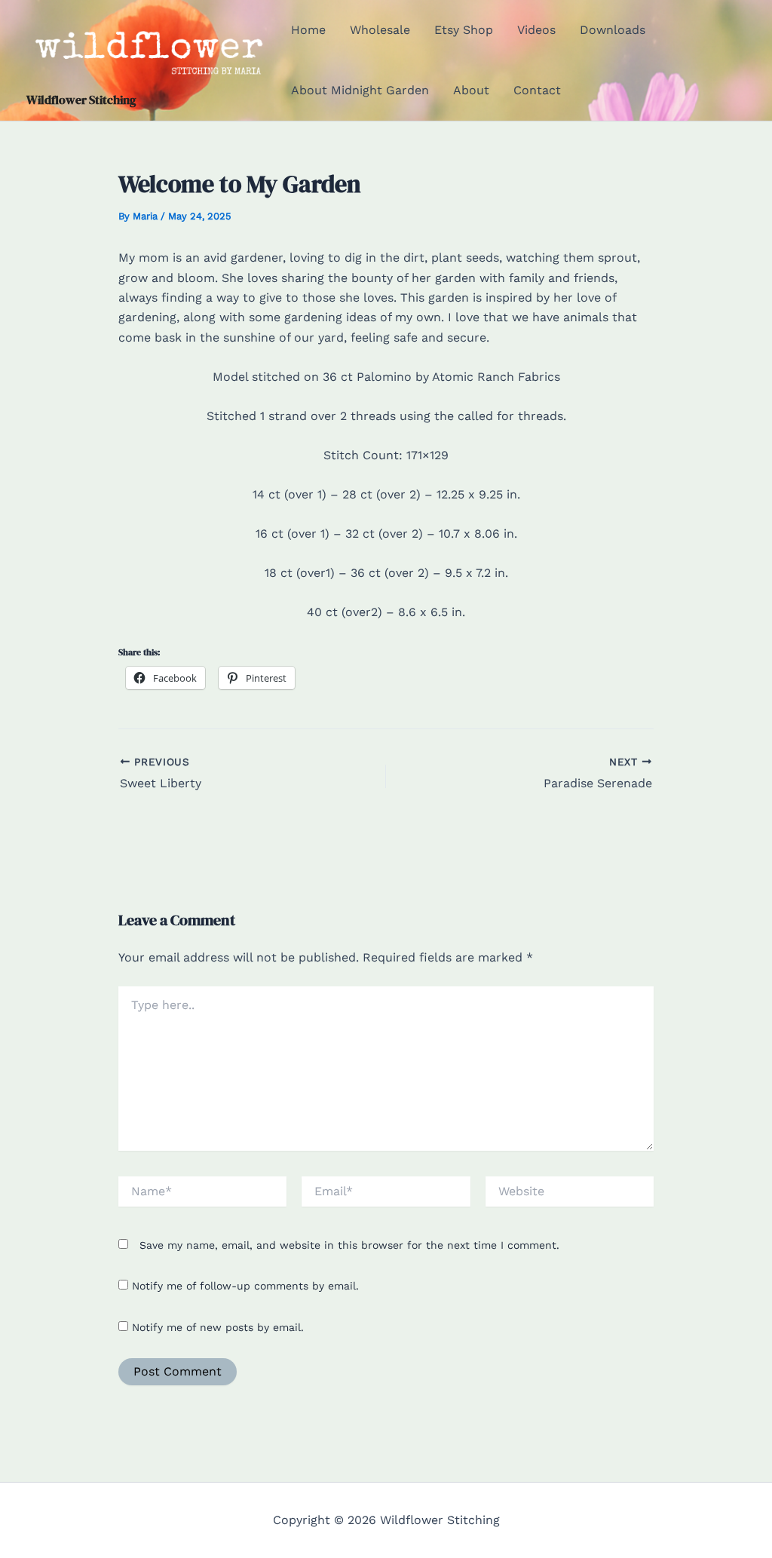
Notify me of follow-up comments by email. (245, 1286)
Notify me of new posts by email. (218, 1327)
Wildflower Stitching (81, 99)
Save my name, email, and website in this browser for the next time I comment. (349, 1245)
